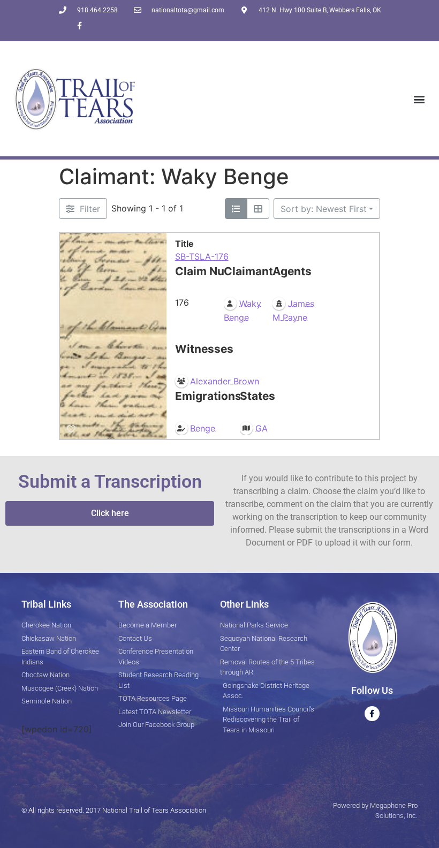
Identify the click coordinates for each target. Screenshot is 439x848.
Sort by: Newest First (324, 208)
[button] (419, 99)
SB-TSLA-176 (202, 256)
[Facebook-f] (79, 25)
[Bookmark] (71, 429)
